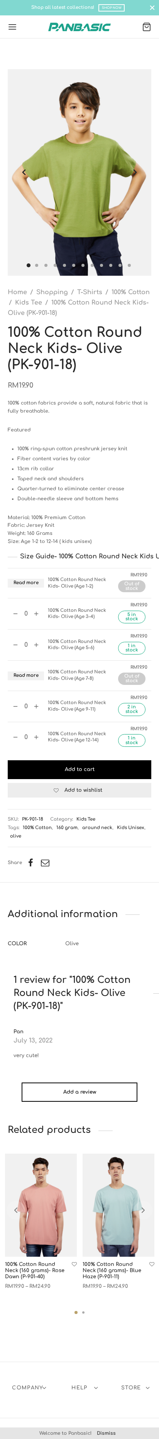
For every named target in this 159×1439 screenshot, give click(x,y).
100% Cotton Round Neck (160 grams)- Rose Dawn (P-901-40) (34, 1270)
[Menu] (12, 27)
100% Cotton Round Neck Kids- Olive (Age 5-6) (77, 644)
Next (135, 172)
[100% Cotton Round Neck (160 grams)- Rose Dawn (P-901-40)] (41, 1205)
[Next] (143, 1210)
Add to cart (80, 769)
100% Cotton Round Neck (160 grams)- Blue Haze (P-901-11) (112, 1270)
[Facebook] (30, 863)
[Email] (45, 863)
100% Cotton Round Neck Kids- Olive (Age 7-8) (77, 675)
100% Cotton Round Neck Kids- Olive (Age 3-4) (77, 613)
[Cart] (146, 27)
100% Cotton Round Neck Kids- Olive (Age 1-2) (77, 582)
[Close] (152, 7)
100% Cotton (131, 292)
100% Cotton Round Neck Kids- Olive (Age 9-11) (77, 705)
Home (17, 292)
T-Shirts (89, 292)
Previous (24, 172)
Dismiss (106, 1433)
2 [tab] (83, 1312)
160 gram (67, 827)
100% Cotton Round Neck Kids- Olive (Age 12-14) (77, 737)
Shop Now (112, 8)
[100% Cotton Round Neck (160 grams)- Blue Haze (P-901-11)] (118, 1205)
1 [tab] (76, 1312)
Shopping (52, 292)
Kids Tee (28, 302)
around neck (97, 827)
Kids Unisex (130, 827)
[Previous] (16, 1210)
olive (15, 836)
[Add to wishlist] (74, 1265)
